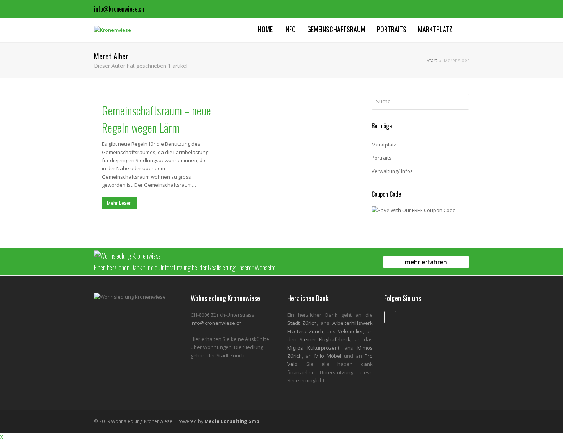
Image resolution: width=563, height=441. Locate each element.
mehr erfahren (426, 262)
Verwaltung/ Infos (392, 171)
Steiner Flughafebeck (325, 339)
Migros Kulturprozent (313, 347)
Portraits (381, 157)
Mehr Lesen (119, 203)
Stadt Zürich (302, 322)
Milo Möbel (327, 355)
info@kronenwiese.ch (119, 8)
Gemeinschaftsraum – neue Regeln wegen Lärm (156, 119)
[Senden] (462, 101)
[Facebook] (462, 9)
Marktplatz (384, 144)
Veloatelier (350, 331)
